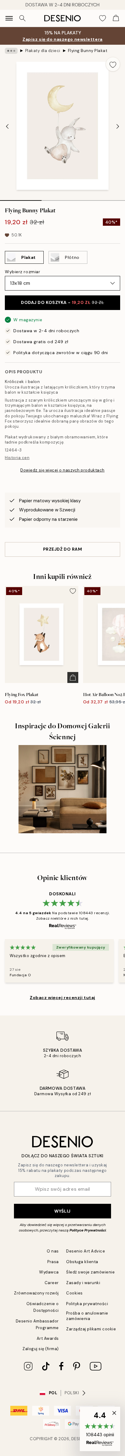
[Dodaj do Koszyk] (72, 677)
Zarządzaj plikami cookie (91, 1329)
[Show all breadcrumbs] (11, 51)
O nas (53, 1251)
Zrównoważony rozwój (36, 1293)
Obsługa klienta (82, 1261)
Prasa (53, 1261)
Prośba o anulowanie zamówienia (87, 1316)
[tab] (21, 198)
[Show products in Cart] (116, 18)
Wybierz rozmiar (22, 271)
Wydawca (49, 1272)
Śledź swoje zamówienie (90, 1272)
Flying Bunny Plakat (88, 50)
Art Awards (48, 1338)
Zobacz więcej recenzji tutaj (62, 997)
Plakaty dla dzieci (42, 50)
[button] (100, 1429)
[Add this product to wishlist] (113, 64)
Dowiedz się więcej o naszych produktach (62, 470)
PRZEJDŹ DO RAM (62, 549)
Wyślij (62, 1211)
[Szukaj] (22, 18)
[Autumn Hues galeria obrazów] (62, 789)
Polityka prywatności (87, 1303)
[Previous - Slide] (7, 126)
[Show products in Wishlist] (102, 18)
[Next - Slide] (118, 126)
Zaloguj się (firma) (40, 1348)
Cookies (74, 1293)
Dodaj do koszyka (62, 302)
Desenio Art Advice (85, 1251)
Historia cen (17, 457)
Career (52, 1282)
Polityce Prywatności (87, 1230)
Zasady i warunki (83, 1282)
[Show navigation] (9, 18)
